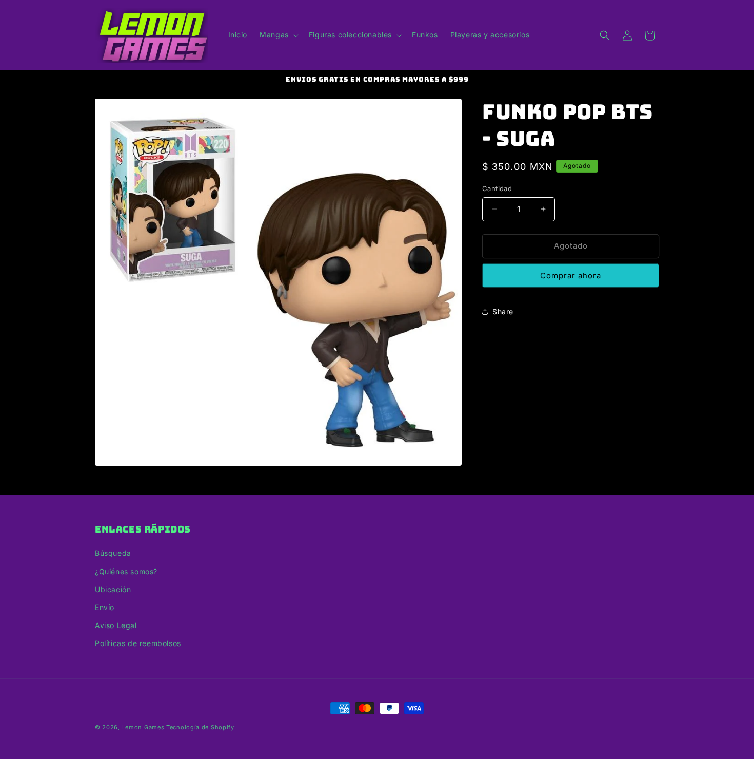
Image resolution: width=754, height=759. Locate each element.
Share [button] (502, 311)
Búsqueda (113, 552)
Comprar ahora (570, 275)
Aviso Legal (116, 625)
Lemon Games (143, 727)
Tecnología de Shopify (200, 727)
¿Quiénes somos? (126, 571)
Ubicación (113, 589)
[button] (278, 35)
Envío (104, 607)
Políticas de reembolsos (138, 643)
